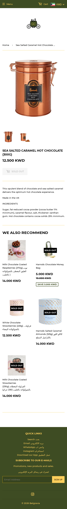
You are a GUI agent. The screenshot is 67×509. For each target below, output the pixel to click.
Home (5, 45)
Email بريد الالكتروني (34, 443)
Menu (10, 4)
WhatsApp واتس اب (33, 447)
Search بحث (33, 439)
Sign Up (58, 479)
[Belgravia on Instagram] (32, 494)
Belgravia (35, 503)
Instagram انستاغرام (33, 451)
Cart (45, 4)
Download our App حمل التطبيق (33, 455)
